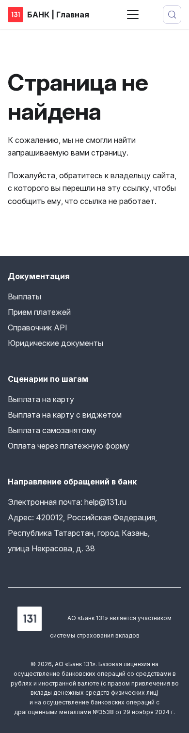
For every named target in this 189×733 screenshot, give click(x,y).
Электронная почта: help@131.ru (67, 502)
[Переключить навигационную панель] (133, 14)
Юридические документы (55, 343)
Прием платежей (39, 312)
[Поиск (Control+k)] (172, 14)
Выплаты (24, 296)
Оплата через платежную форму (68, 446)
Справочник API (37, 327)
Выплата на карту (41, 399)
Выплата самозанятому (52, 430)
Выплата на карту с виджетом (65, 415)
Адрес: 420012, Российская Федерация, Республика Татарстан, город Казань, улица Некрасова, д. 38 (82, 533)
